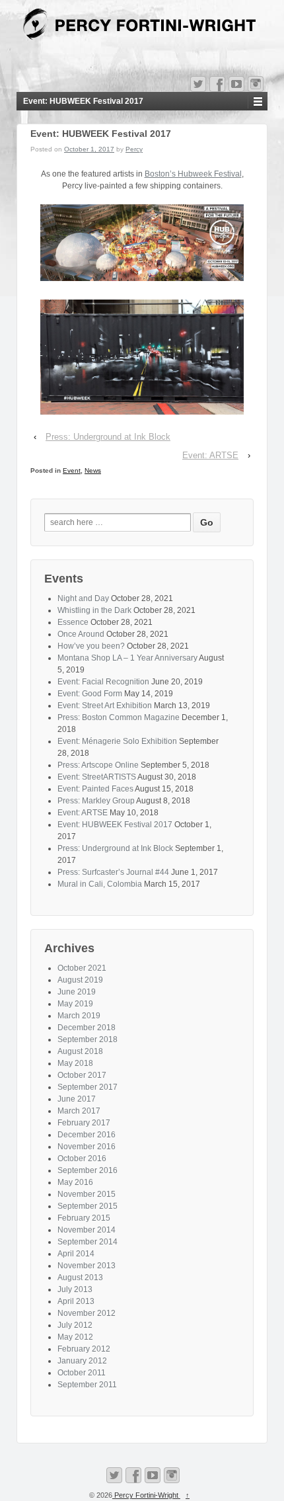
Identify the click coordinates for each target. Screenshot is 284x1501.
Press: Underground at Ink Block (108, 437)
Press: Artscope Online (98, 765)
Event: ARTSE (210, 455)
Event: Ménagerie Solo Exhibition (117, 741)
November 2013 (86, 1265)
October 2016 (81, 1158)
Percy (134, 149)
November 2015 (86, 1194)
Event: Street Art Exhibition (104, 705)
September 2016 (87, 1170)
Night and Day (83, 598)
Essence (73, 622)
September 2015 (87, 1206)
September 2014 (87, 1241)
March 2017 (78, 1111)
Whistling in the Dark (94, 610)
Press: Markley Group (96, 800)
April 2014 (75, 1253)
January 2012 (82, 1360)
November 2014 (86, 1230)
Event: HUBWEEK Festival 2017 (114, 824)
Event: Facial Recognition (103, 681)
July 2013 (74, 1289)
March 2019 (78, 1015)
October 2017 (81, 1075)
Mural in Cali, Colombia (99, 884)
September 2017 (87, 1087)
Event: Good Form (89, 693)
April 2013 (75, 1301)
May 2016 (75, 1182)
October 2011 (81, 1372)
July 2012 (74, 1325)
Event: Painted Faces (95, 788)
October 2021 (81, 968)
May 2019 (75, 1003)
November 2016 (86, 1146)
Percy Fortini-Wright (146, 1495)
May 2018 (75, 1063)
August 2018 (80, 1051)
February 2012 (83, 1349)
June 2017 (76, 1099)
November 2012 (86, 1313)
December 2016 (86, 1134)
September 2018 (87, 1039)
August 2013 (80, 1277)
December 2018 (86, 1027)
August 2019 (80, 980)
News (93, 470)
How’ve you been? (91, 646)
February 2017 (83, 1122)
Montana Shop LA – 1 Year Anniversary (127, 658)
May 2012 (75, 1337)
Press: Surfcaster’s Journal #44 (113, 872)
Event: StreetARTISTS (96, 777)
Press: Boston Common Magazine (118, 717)
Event (72, 470)
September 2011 (87, 1384)
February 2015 (83, 1218)
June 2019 (76, 991)
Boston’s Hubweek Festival (193, 174)
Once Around (80, 634)
